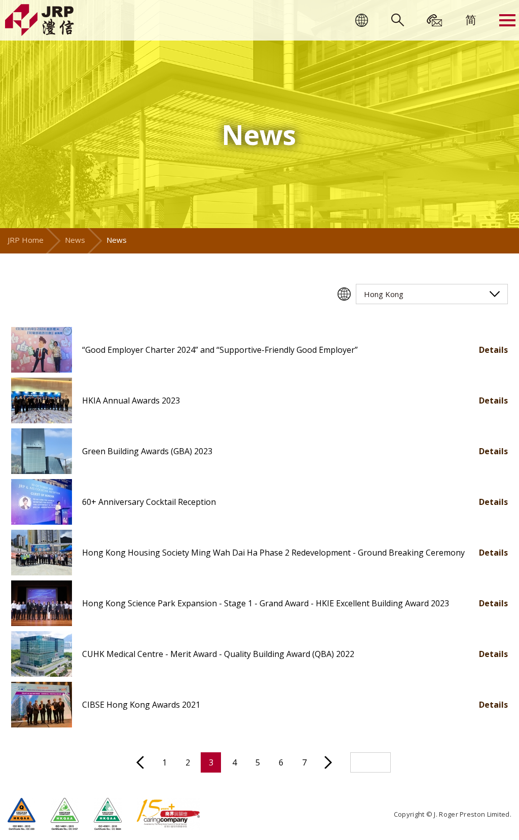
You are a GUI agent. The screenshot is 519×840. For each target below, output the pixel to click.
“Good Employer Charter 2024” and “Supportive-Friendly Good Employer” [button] (220, 350)
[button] (41, 350)
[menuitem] (470, 19)
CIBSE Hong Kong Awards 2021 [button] (141, 705)
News (75, 240)
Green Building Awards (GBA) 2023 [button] (147, 451)
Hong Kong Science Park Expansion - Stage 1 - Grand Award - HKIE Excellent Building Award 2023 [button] (265, 603)
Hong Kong (383, 294)
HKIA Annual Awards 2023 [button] (131, 400)
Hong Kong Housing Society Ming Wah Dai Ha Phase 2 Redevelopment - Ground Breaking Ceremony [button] (273, 552)
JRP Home (26, 240)
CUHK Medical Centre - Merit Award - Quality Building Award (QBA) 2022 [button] (218, 654)
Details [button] (493, 350)
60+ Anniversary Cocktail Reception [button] (149, 502)
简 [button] (470, 19)
